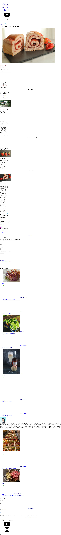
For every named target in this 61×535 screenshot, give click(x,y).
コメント (1, 244)
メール (1, 247)
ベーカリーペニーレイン (3, 95)
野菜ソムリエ (3, 232)
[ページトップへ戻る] (0, 534)
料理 (3, 3)
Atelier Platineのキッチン (30, 508)
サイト (1, 248)
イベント (1, 24)
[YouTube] (7, 526)
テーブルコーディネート (6, 5)
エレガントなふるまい (6, 4)
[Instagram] (7, 22)
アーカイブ (1, 498)
